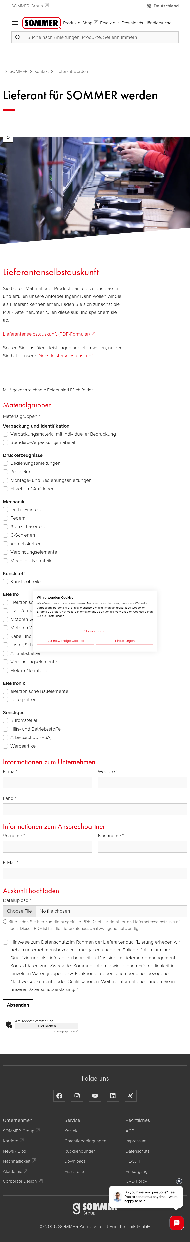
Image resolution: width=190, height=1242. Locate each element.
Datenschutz (137, 1151)
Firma (9, 772)
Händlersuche (158, 23)
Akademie (12, 1171)
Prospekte (21, 472)
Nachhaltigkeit (16, 1161)
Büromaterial (23, 720)
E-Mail (9, 862)
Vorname (12, 836)
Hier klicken (47, 1026)
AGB (130, 1131)
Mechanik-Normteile (31, 561)
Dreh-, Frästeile (26, 510)
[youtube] (95, 1096)
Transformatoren (27, 611)
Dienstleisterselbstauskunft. (66, 356)
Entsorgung (137, 1171)
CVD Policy (136, 1181)
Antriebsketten (26, 544)
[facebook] (59, 1096)
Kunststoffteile (25, 582)
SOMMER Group (27, 6)
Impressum (136, 1141)
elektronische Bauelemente (39, 691)
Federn (17, 518)
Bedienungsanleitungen (35, 463)
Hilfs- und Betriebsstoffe (35, 729)
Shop (87, 23)
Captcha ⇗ (64, 1031)
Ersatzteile (110, 23)
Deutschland (166, 6)
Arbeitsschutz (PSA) (31, 737)
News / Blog (14, 1151)
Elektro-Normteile (28, 671)
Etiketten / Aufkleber (31, 489)
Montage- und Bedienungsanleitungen (51, 480)
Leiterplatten (23, 700)
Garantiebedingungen (85, 1141)
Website (106, 772)
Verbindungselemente (33, 552)
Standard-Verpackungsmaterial (42, 442)
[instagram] (77, 1096)
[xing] (131, 1096)
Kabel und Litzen (28, 636)
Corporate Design (20, 1181)
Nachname (109, 836)
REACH (133, 1161)
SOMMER (19, 71)
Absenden (18, 1005)
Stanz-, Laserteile (28, 527)
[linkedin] (113, 1096)
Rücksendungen (80, 1151)
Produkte (71, 23)
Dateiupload (15, 900)
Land (8, 798)
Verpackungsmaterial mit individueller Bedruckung (63, 434)
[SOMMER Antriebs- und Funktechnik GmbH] (41, 22)
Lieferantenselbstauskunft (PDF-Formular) (46, 334)
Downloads (132, 23)
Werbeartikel (23, 746)
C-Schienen (22, 535)
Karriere (10, 1141)
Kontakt (41, 71)
